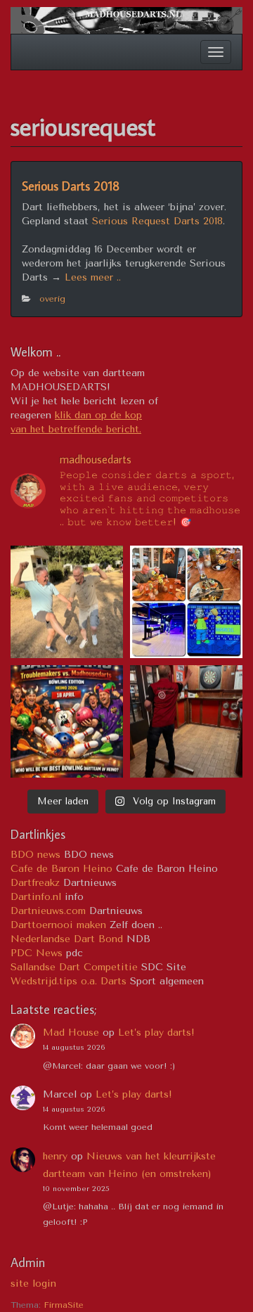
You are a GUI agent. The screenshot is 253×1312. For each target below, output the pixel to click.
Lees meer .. (93, 277)
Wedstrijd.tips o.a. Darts (68, 981)
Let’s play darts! (156, 1032)
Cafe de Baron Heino (61, 869)
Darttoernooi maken (58, 925)
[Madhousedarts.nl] (126, 19)
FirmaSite (64, 1305)
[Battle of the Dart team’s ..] (186, 602)
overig (52, 299)
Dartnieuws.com (48, 911)
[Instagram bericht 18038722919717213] (67, 721)
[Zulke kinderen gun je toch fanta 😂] (67, 602)
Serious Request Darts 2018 (157, 221)
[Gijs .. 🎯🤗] (186, 721)
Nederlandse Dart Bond (67, 939)
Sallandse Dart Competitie (74, 967)
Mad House (71, 1032)
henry (55, 1156)
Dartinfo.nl (36, 897)
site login (33, 1284)
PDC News (37, 953)
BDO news (35, 855)
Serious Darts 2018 (70, 186)
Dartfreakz (35, 883)
